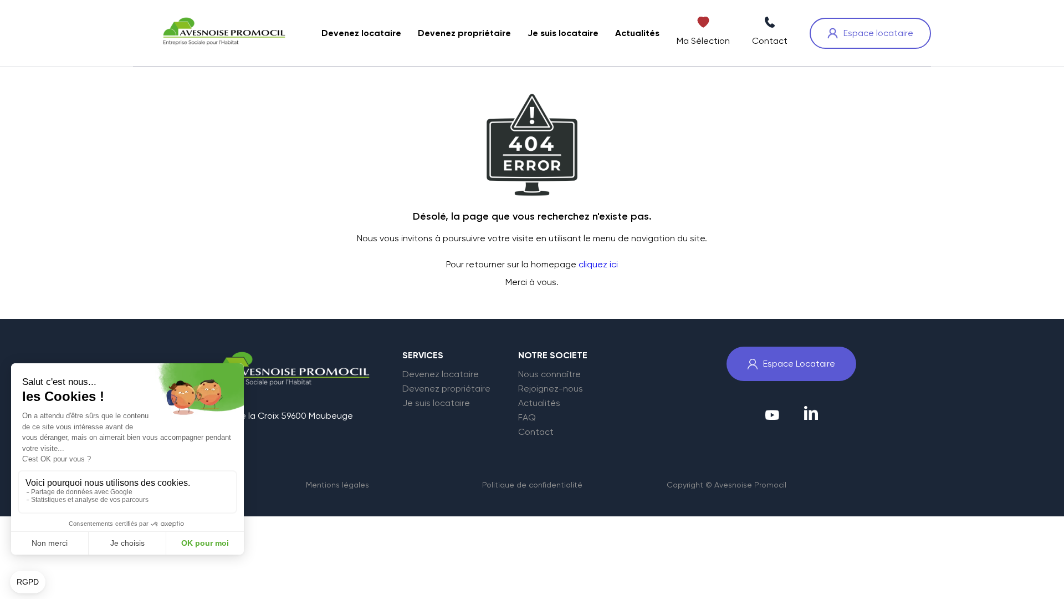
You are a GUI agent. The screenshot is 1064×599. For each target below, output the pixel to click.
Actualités (539, 403)
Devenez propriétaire (446, 388)
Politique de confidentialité (532, 485)
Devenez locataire (440, 374)
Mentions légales (337, 485)
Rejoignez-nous (550, 388)
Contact (536, 432)
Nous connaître (549, 374)
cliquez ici (598, 264)
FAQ (527, 417)
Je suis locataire (436, 403)
